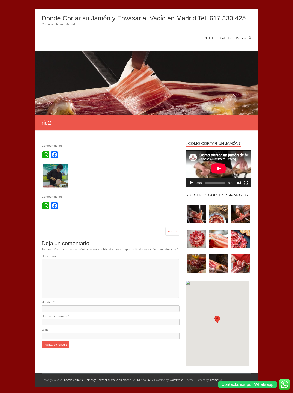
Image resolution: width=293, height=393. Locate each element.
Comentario (49, 256)
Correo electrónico (55, 316)
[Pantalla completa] (246, 183)
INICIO (208, 38)
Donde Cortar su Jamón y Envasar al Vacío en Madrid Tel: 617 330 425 (144, 18)
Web (45, 329)
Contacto (224, 38)
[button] (217, 320)
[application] (218, 168)
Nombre (48, 302)
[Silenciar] (239, 183)
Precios (241, 38)
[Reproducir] (191, 183)
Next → (172, 231)
